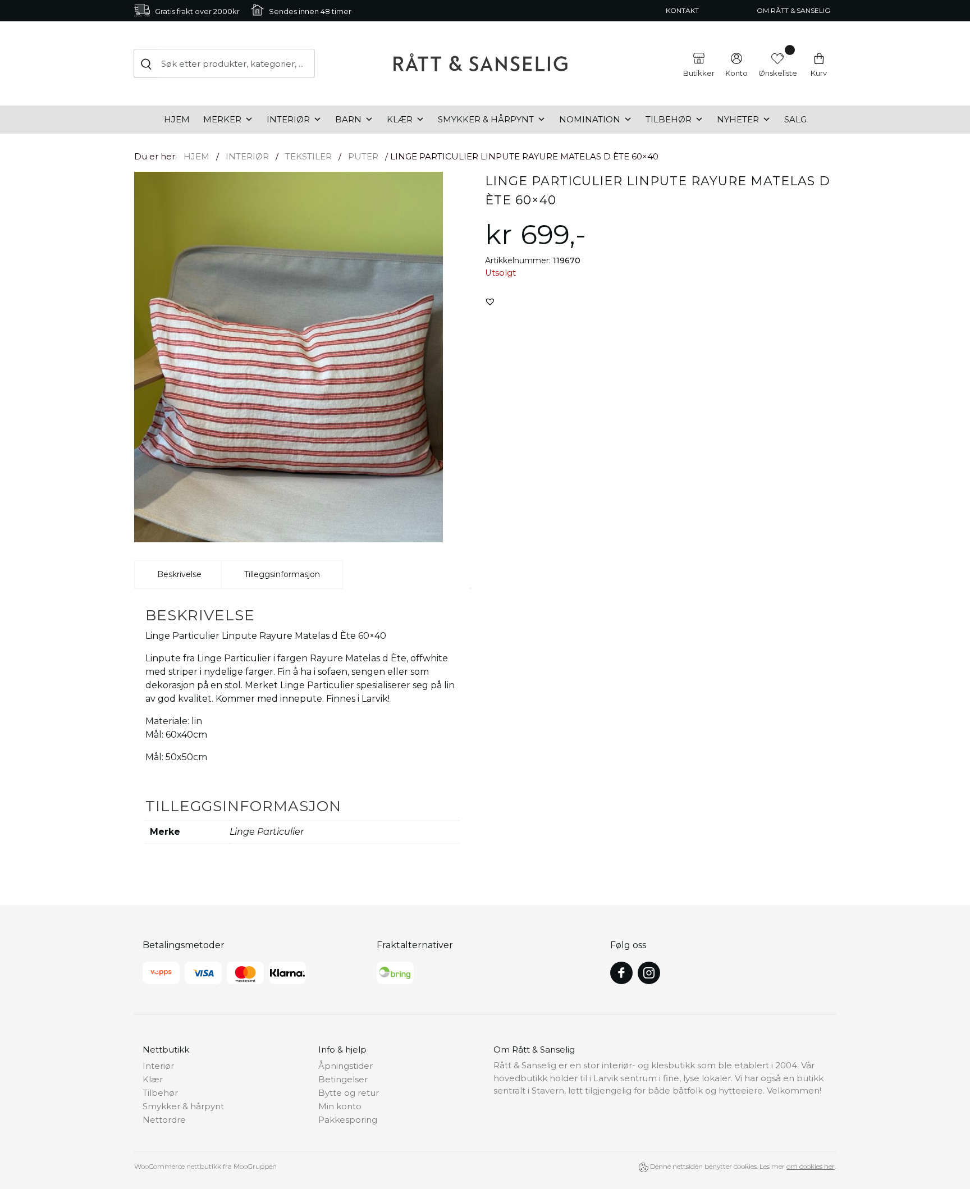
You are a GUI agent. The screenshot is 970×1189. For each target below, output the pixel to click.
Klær (400, 119)
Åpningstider (345, 1065)
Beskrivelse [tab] (179, 574)
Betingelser (343, 1079)
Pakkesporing (347, 1119)
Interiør (288, 119)
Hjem (177, 119)
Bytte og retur (348, 1092)
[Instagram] (649, 973)
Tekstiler (308, 156)
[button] (490, 301)
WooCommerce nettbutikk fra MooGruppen (205, 1166)
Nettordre (164, 1119)
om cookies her (810, 1166)
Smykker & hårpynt (486, 119)
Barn (348, 119)
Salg (795, 119)
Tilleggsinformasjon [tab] (282, 574)
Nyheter (738, 119)
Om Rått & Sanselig (793, 10)
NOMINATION (589, 119)
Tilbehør (669, 119)
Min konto (340, 1106)
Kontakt (682, 10)
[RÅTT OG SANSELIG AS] (481, 63)
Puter (363, 156)
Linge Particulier (267, 831)
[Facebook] (621, 973)
